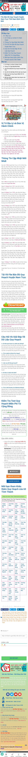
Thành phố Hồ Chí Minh (23, 511)
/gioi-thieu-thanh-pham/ (10, 741)
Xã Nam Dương (9, 615)
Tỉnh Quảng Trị (10, 584)
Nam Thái (6, 152)
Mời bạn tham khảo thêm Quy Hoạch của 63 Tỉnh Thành (14, 58)
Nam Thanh (17, 152)
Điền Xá (13, 146)
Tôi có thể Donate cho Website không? (13, 387)
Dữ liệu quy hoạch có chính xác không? (13, 343)
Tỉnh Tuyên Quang (4, 530)
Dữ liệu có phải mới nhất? (10, 372)
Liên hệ (4, 725)
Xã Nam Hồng (5, 617)
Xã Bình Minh (23, 612)
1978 (13, 217)
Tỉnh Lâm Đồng (16, 572)
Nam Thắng (11, 152)
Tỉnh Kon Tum (16, 549)
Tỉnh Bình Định (16, 518)
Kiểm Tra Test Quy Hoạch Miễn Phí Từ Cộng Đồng (13, 54)
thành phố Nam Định (20, 240)
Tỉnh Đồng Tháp (22, 549)
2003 (14, 262)
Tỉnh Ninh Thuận (16, 536)
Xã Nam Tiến (5, 620)
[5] (8, 213)
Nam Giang (18, 145)
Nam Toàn (6, 153)
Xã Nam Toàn (12, 620)
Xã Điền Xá (4, 614)
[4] (14, 202)
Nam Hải (20, 148)
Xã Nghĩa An (19, 620)
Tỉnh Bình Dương (16, 590)
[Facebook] (8, 694)
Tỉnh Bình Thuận (16, 542)
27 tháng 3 (7, 225)
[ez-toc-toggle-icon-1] (23, 33)
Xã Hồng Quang (19, 614)
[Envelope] (20, 694)
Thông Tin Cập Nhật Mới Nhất (14, 42)
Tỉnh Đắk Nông (16, 566)
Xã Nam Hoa (23, 615)
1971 (13, 186)
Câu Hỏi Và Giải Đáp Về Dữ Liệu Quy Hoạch (13, 50)
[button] (1, 13)
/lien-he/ (19, 728)
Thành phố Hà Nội (4, 505)
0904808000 (23, 465)
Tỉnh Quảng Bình (10, 578)
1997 (13, 238)
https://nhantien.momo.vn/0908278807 (16, 421)
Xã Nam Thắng (14, 619)
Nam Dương (14, 148)
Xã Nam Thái (7, 619)
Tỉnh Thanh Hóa (10, 559)
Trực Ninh (17, 140)
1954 (7, 165)
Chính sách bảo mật (7, 707)
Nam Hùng (12, 150)
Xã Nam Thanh (22, 619)
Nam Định (19, 141)
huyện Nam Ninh (11, 183)
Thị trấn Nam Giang (15, 612)
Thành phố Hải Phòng (10, 524)
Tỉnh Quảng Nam (16, 505)
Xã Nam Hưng (12, 617)
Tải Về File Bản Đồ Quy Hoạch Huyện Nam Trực (14, 45)
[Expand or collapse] (25, 33)
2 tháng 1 (6, 238)
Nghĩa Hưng (17, 136)
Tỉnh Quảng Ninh (4, 584)
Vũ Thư (17, 134)
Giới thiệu (4, 731)
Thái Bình (23, 134)
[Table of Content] (23, 33)
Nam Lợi (17, 150)
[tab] (14, 344)
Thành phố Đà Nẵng (10, 598)
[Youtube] (16, 694)
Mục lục (8, 36)
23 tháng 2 (7, 192)
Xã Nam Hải (17, 615)
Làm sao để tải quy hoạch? (10, 363)
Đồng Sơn (18, 146)
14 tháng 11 (7, 262)
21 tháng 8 (7, 186)
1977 (13, 205)
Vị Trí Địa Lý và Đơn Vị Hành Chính (13, 39)
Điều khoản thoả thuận (8, 715)
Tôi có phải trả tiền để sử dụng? (11, 353)
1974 (13, 192)
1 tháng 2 (6, 217)
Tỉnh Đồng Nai (16, 598)
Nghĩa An (11, 153)
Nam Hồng (6, 150)
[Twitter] (12, 694)
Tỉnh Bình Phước (16, 578)
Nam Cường (8, 148)
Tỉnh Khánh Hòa (16, 530)
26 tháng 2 (7, 242)
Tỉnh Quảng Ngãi (16, 511)
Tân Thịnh (16, 153)
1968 (5, 181)
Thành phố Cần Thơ (23, 566)
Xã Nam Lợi (20, 617)
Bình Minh (8, 146)
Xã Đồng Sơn (11, 614)
